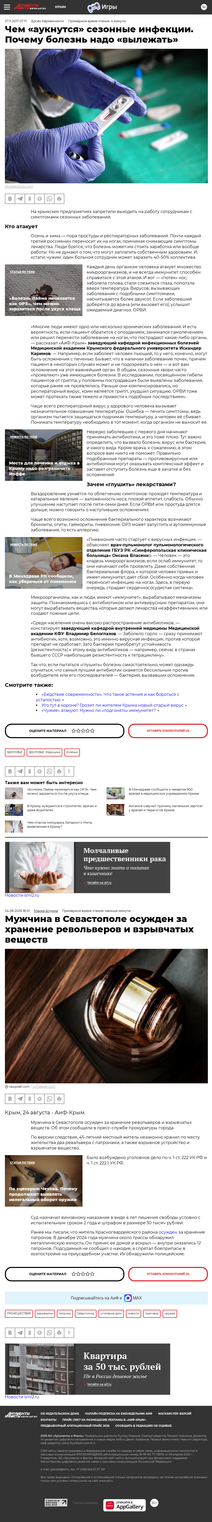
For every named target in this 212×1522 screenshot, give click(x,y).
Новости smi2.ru (22, 895)
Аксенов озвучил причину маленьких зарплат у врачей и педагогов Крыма (166, 808)
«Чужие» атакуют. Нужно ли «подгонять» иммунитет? (99, 710)
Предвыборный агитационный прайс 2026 (75, 1426)
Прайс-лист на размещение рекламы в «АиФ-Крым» (104, 1420)
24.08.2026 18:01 (17, 911)
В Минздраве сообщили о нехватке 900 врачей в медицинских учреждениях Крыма (164, 791)
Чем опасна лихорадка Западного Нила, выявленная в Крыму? (60, 825)
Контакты (48, 1420)
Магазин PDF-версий (174, 1413)
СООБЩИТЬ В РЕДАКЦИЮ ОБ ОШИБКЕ (143, 1426)
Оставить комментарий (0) (168, 730)
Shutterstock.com (19, 186)
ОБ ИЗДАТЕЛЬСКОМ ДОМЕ (60, 1413)
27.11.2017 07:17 (16, 21)
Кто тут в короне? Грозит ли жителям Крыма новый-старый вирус (113, 705)
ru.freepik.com (43, 1087)
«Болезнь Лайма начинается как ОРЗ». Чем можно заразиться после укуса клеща (61, 791)
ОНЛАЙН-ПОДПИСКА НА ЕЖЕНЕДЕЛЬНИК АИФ (118, 1413)
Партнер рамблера (85, 1502)
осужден (168, 1232)
